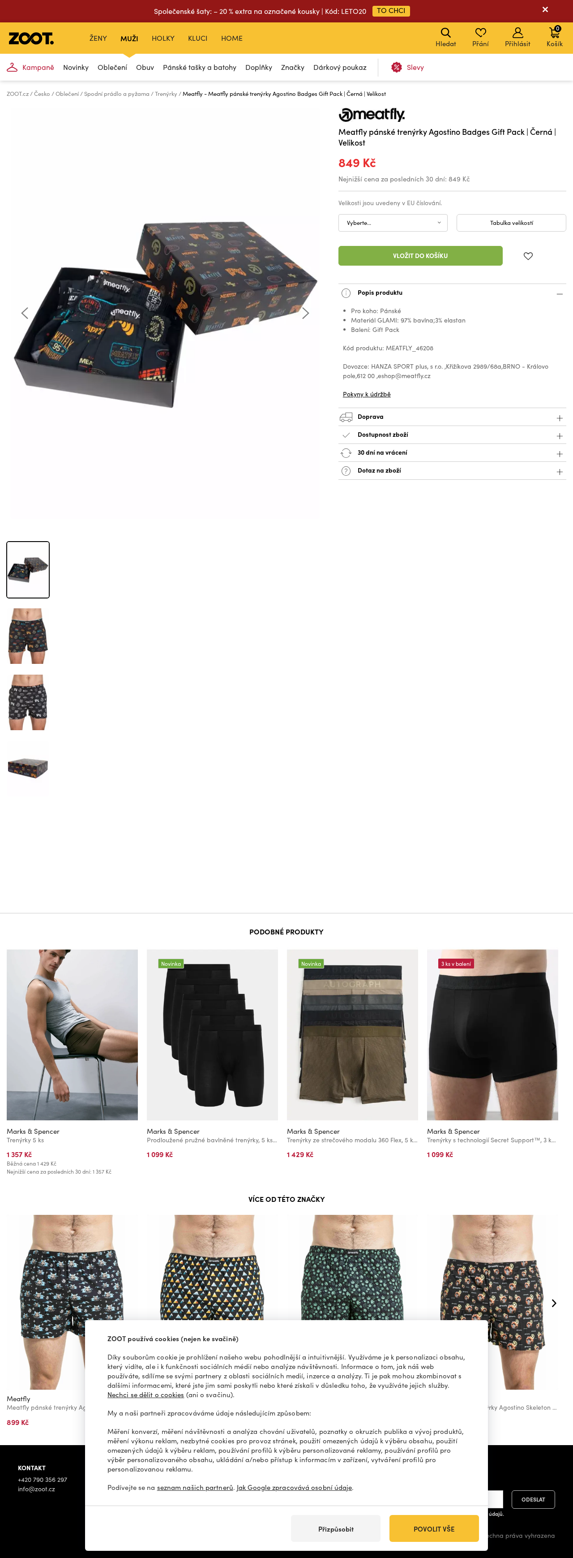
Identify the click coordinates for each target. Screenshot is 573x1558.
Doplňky (258, 67)
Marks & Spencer (33, 1131)
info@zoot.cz (36, 1489)
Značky (292, 67)
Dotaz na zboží (378, 469)
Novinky (76, 67)
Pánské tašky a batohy (199, 67)
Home (232, 38)
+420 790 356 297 (42, 1479)
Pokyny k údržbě (367, 394)
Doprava (370, 416)
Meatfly (18, 1398)
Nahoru (551, 1503)
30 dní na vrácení (381, 452)
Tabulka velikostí (511, 223)
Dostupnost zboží (383, 434)
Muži (129, 38)
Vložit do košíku (420, 255)
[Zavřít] (545, 11)
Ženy (98, 38)
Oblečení (112, 67)
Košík (555, 36)
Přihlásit (517, 43)
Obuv (145, 67)
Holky (163, 38)
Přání (480, 43)
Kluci (198, 38)
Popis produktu (379, 292)
